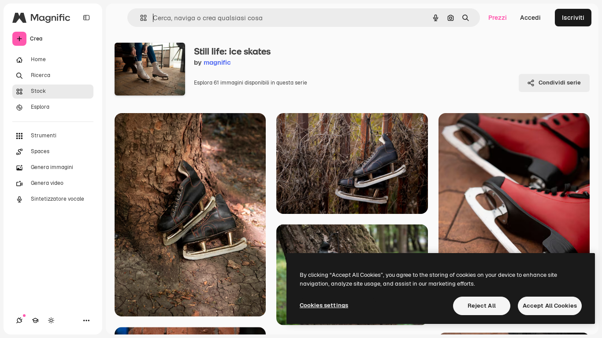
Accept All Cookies (550, 305)
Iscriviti (573, 18)
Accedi (530, 18)
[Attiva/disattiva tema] (51, 320)
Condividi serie (560, 82)
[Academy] (35, 320)
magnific (217, 62)
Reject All (482, 305)
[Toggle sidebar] (86, 18)
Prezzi (497, 18)
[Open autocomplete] (140, 18)
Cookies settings (324, 305)
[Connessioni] (19, 320)
